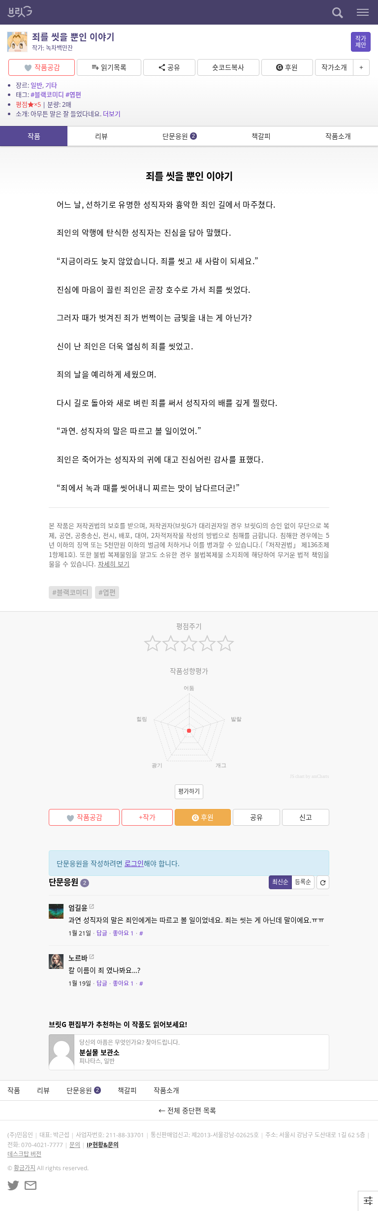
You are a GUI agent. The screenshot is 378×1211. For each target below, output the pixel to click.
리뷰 (101, 136)
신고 (305, 817)
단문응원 (178, 136)
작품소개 (338, 136)
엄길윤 (78, 907)
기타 (51, 85)
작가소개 (334, 67)
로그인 (134, 863)
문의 (74, 1145)
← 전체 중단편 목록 (189, 1110)
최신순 (280, 882)
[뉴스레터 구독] (30, 1185)
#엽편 (73, 94)
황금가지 (24, 1168)
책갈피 (261, 136)
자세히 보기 (113, 563)
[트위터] (13, 1185)
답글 (101, 933)
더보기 (112, 113)
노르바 (78, 958)
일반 (36, 85)
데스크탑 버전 (24, 1154)
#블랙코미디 (47, 94)
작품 (34, 136)
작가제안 (360, 41)
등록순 (303, 882)
